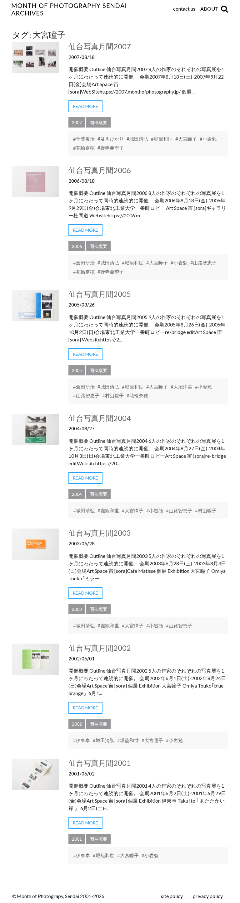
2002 (77, 724)
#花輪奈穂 (84, 148)
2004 (77, 494)
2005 (77, 370)
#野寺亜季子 (111, 148)
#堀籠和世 (161, 139)
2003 (77, 609)
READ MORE (85, 106)
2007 (77, 122)
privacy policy (208, 896)
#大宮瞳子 (186, 139)
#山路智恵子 (203, 262)
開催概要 (98, 122)
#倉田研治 (84, 262)
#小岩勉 (208, 139)
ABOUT (209, 9)
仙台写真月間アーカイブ (108, 9)
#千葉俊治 (84, 139)
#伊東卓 (81, 740)
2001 (77, 839)
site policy (172, 896)
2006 (77, 246)
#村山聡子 (113, 395)
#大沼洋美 (181, 386)
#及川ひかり (111, 139)
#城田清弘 (137, 139)
